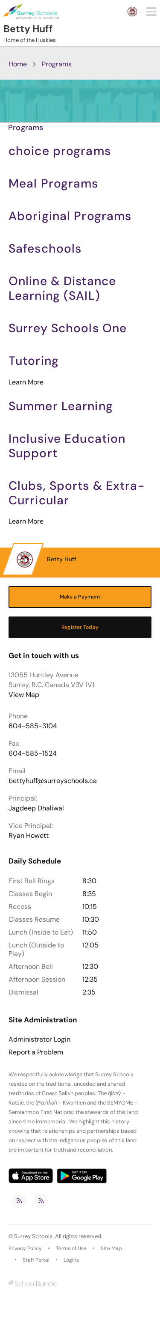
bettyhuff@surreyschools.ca (53, 780)
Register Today (80, 627)
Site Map (111, 1248)
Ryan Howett (29, 835)
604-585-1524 (33, 753)
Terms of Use (71, 1248)
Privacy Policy (25, 1248)
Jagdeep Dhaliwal (36, 808)
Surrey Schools (33, 1236)
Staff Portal (36, 1260)
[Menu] (151, 11)
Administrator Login (39, 1039)
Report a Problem (36, 1052)
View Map (24, 694)
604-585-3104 (33, 725)
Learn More (26, 382)
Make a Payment (80, 596)
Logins (71, 1260)
